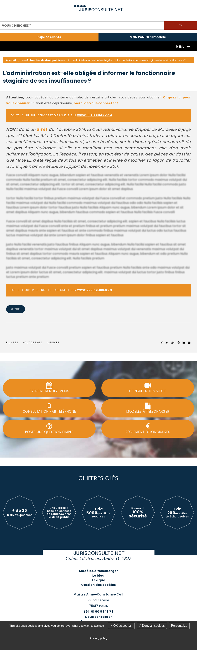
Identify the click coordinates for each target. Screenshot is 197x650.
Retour (16, 309)
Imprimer (53, 342)
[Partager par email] (189, 342)
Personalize (179, 625)
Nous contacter (98, 617)
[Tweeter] (166, 342)
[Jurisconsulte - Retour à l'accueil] (98, 6)
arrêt (42, 129)
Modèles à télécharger (98, 571)
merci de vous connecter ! (96, 103)
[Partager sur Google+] (173, 342)
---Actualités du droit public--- (43, 60)
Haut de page (32, 342)
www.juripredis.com (94, 115)
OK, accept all (122, 625)
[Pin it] (178, 342)
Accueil (11, 60)
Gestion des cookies (98, 585)
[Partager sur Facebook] (162, 342)
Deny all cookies (153, 625)
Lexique (98, 580)
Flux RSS (12, 342)
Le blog (98, 575)
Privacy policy (98, 638)
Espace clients (49, 37)
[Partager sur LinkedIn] (183, 342)
